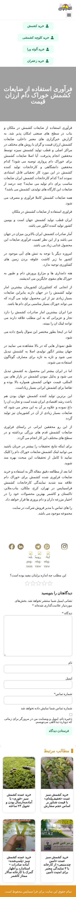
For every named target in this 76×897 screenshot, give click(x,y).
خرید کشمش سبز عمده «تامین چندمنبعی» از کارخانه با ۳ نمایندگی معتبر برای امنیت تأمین (57, 864)
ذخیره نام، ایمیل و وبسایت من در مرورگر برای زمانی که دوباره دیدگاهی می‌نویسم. (38, 720)
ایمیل (68, 678)
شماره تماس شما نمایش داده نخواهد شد (46, 708)
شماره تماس (63, 694)
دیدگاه (67, 613)
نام (70, 662)
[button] (69, 15)
